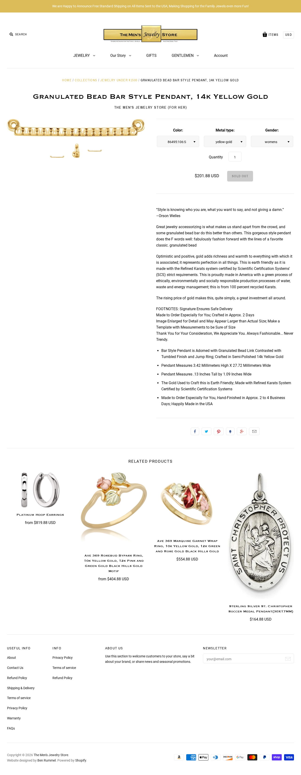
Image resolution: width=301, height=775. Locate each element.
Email (254, 431)
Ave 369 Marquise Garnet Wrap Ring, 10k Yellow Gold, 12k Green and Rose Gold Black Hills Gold (187, 546)
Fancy (230, 431)
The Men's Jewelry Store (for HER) (150, 107)
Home (67, 80)
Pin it (219, 431)
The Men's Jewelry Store (51, 755)
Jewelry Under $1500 (119, 80)
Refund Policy (17, 678)
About (11, 658)
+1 (242, 431)
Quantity (216, 157)
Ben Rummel (46, 760)
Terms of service (19, 698)
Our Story (118, 55)
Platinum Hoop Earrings (40, 515)
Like (195, 431)
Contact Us (15, 668)
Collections (86, 80)
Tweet (206, 431)
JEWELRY (82, 55)
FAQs (11, 728)
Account (221, 55)
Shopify (80, 760)
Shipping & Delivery (21, 688)
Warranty (14, 718)
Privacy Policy (17, 708)
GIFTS (151, 55)
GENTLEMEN (183, 55)
